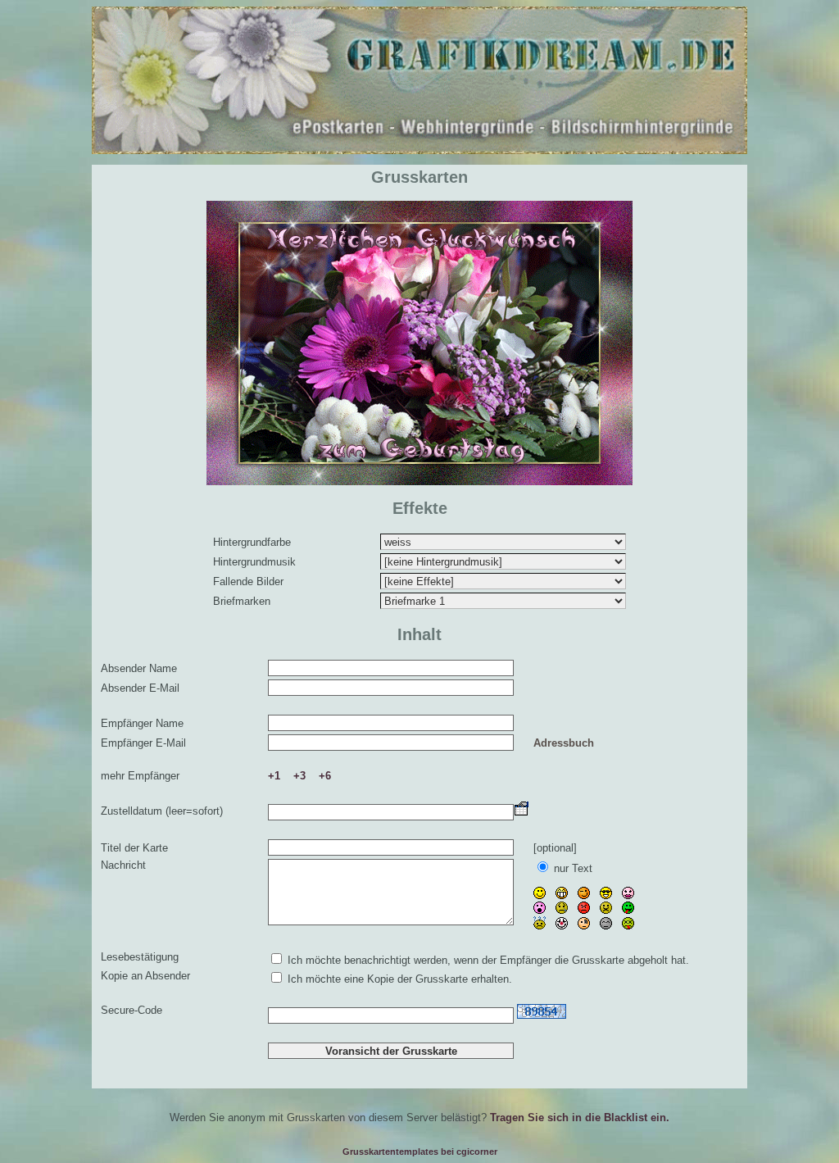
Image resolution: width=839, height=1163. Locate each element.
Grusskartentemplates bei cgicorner (419, 1151)
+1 (274, 776)
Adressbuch (563, 743)
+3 (299, 776)
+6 (325, 776)
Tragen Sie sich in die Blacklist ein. (579, 1117)
